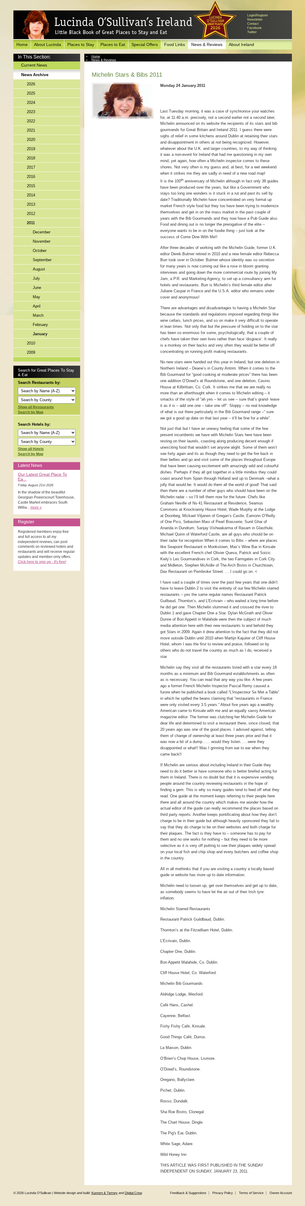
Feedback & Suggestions (188, 1193)
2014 (31, 195)
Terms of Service (251, 1193)
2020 (31, 139)
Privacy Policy (222, 1193)
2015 (31, 186)
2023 (31, 112)
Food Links (174, 44)
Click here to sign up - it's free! (42, 562)
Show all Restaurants (36, 407)
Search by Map (30, 412)
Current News (34, 65)
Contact (253, 23)
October (39, 250)
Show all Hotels (31, 449)
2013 (31, 204)
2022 (31, 121)
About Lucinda (47, 44)
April (37, 306)
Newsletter (255, 19)
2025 (31, 93)
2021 (31, 130)
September (42, 260)
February (40, 324)
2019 (31, 149)
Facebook (254, 28)
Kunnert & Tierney (104, 1193)
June (37, 287)
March (38, 315)
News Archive (35, 74)
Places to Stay (80, 44)
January (40, 334)
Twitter (252, 32)
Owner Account (281, 1193)
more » (36, 507)
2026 (31, 84)
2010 (31, 343)
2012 (31, 213)
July (36, 278)
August (39, 269)
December (41, 232)
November (41, 241)
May (36, 297)
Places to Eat (112, 44)
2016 (31, 176)
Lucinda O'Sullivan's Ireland (107, 25)
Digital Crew (133, 1193)
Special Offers (144, 44)
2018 (31, 158)
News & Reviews (206, 44)
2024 (31, 102)
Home (22, 44)
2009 (31, 352)
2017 (31, 167)
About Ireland (241, 44)
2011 (31, 223)
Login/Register (257, 15)
